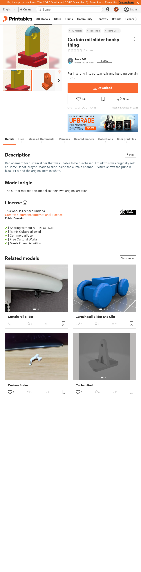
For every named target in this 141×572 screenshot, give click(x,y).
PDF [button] (132, 154)
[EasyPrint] (107, 9)
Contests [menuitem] (102, 19)
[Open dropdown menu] (134, 39)
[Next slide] (58, 80)
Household (94, 30)
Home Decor (113, 30)
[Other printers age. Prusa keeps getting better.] (103, 123)
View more (128, 258)
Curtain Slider (18, 385)
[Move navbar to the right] (135, 18)
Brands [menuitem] (116, 19)
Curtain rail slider (20, 316)
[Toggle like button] (10, 323)
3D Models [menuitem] (43, 19)
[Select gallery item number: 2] (38, 309)
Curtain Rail (84, 385)
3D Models (76, 30)
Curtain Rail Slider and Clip (95, 316)
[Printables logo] (17, 19)
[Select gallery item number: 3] (107, 309)
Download (104, 87)
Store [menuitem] (57, 19)
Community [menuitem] (84, 19)
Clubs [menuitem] (69, 19)
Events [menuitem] (129, 19)
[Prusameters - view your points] (116, 9)
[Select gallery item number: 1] (34, 309)
